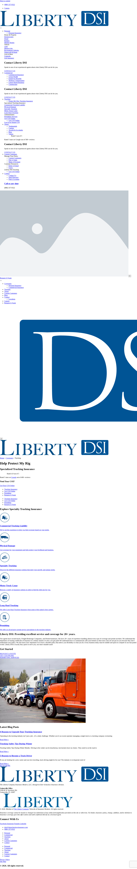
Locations (12, 299)
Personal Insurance (15, 285)
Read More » (4, 740)
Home (2, 458)
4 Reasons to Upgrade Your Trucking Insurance (21, 732)
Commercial (8, 73)
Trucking (7, 99)
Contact (7, 173)
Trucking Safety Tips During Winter (16, 744)
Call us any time (11, 183)
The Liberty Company (21, 809)
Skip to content (5, 1)
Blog (6, 295)
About (6, 124)
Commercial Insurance (16, 287)
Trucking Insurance (10, 489)
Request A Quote (10, 303)
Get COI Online (9, 491)
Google (13, 477)
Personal (7, 31)
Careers (6, 301)
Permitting (7, 493)
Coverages (7, 284)
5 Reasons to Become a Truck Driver (16, 756)
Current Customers (10, 154)
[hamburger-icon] (1, 280)
